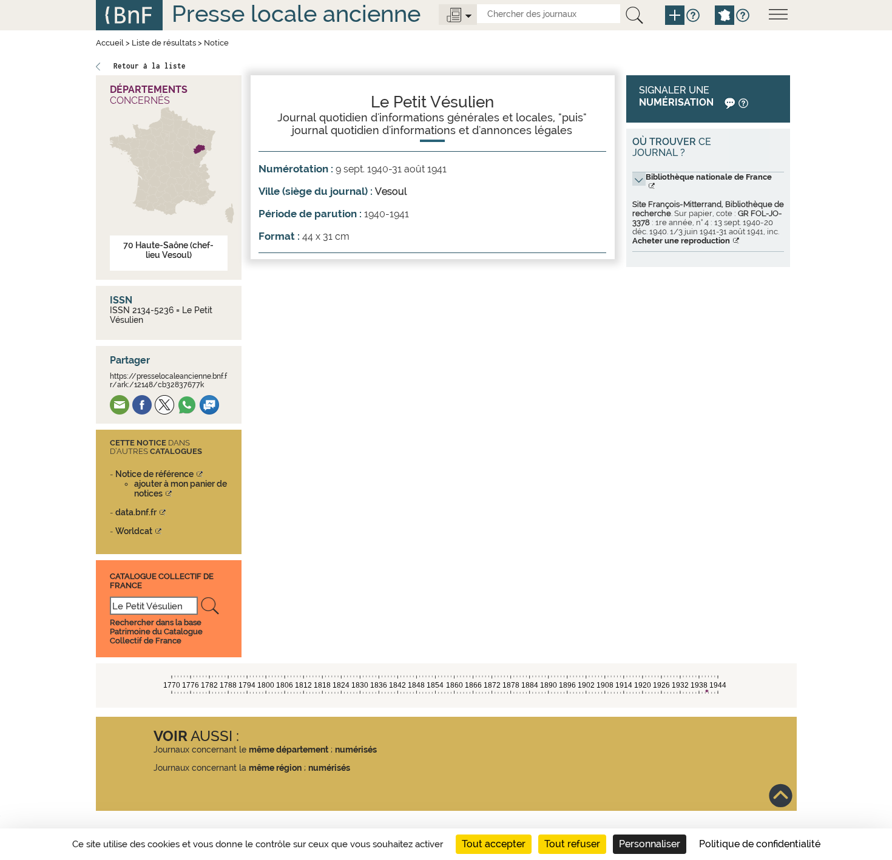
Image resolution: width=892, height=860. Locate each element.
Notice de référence (154, 474)
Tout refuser (572, 844)
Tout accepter (493, 844)
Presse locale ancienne (296, 13)
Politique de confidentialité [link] (759, 844)
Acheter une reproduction (681, 240)
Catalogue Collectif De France (162, 580)
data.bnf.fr (136, 512)
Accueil (110, 42)
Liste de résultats (164, 42)
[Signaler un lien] (728, 102)
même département (288, 749)
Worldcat (133, 531)
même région (275, 768)
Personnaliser (649, 844)
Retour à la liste (149, 66)
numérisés (356, 749)
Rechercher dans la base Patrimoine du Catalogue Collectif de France (156, 631)
